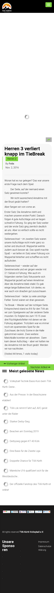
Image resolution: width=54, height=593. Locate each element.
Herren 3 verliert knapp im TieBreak (24, 151)
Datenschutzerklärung (44, 548)
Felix (11, 163)
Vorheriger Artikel (15, 363)
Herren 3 (11, 158)
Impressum (43, 542)
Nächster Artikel (39, 367)
